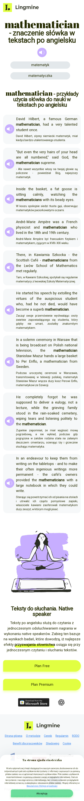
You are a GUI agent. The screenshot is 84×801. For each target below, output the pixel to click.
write (20, 491)
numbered (39, 157)
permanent (24, 474)
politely (66, 418)
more (73, 469)
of (58, 152)
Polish (58, 345)
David (20, 119)
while (35, 408)
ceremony (44, 340)
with (46, 200)
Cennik (48, 735)
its (52, 200)
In (17, 340)
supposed (24, 402)
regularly (30, 271)
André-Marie (26, 222)
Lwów (28, 266)
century (63, 233)
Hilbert (34, 119)
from (73, 260)
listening (52, 418)
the (35, 152)
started (27, 293)
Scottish (22, 260)
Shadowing (52, 743)
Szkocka (59, 255)
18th (37, 233)
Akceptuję (41, 793)
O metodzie (33, 735)
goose (67, 189)
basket (41, 189)
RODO (75, 735)
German (71, 119)
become (22, 309)
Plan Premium (42, 684)
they (63, 485)
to (17, 361)
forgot (53, 397)
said (55, 157)
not (43, 304)
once (33, 130)
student (22, 130)
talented (70, 124)
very (58, 124)
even (28, 152)
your (64, 152)
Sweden (22, 367)
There (20, 255)
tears (32, 418)
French (71, 222)
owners (71, 474)
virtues (21, 298)
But (20, 152)
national (71, 345)
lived (19, 233)
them (64, 458)
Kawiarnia (42, 255)
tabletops (46, 464)
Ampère (44, 222)
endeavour (35, 458)
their (19, 469)
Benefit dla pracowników (27, 743)
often (29, 469)
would (62, 304)
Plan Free (42, 666)
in (25, 233)
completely (34, 397)
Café (34, 260)
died (51, 304)
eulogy (60, 402)
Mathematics (66, 266)
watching (58, 194)
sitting (21, 194)
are (18, 157)
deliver (44, 402)
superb (38, 309)
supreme (48, 163)
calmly (38, 194)
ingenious (44, 469)
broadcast (38, 345)
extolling (64, 293)
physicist (23, 227)
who (74, 227)
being (24, 345)
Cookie (67, 743)
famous (55, 119)
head (73, 152)
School (41, 266)
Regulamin (61, 735)
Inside (21, 189)
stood (20, 413)
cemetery (69, 413)
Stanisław (24, 356)
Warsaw (63, 340)
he (36, 304)
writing (21, 464)
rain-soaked (49, 413)
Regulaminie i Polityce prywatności (42, 786)
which (52, 485)
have (73, 304)
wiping (21, 418)
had (46, 124)
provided (23, 480)
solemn (29, 340)
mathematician (56, 361)
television (23, 350)
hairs (51, 152)
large (62, 356)
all (26, 157)
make (73, 464)
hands (49, 356)
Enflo (33, 361)
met (19, 271)
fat (57, 189)
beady (60, 200)
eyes (69, 200)
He (18, 293)
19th (52, 233)
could (73, 485)
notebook (33, 485)
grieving (58, 408)
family (72, 408)
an (23, 458)
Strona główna (13, 735)
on (50, 345)
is (76, 189)
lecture (21, 408)
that (74, 340)
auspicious (53, 298)
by (55, 293)
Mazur (38, 356)
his (36, 293)
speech (46, 293)
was (56, 222)
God (65, 157)
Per (24, 361)
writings (60, 469)
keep (54, 458)
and (37, 227)
